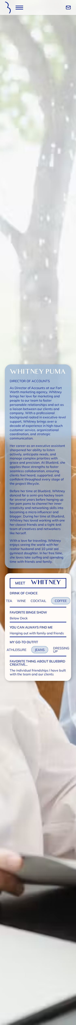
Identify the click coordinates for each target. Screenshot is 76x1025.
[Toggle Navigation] (19, 8)
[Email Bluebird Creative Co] (68, 7)
